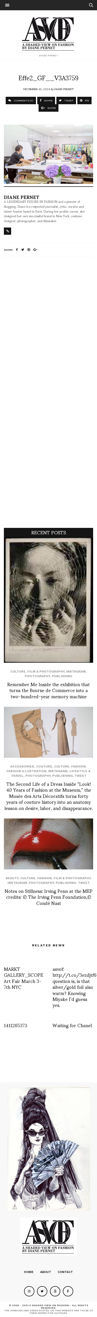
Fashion (78, 766)
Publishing (62, 676)
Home (29, 1272)
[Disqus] (48, 329)
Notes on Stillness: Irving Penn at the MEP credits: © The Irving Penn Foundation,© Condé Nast (49, 897)
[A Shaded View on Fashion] (48, 33)
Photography (37, 676)
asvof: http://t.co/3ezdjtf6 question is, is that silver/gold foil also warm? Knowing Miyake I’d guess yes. (74, 986)
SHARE (48, 100)
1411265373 (15, 1025)
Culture (18, 671)
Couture (44, 766)
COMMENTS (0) (23, 100)
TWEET (68, 100)
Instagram (76, 671)
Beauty (12, 878)
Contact (65, 1272)
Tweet (80, 776)
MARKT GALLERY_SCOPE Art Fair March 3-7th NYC (23, 977)
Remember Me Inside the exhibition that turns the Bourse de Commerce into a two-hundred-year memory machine (48, 690)
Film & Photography (45, 671)
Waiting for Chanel (72, 1025)
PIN (86, 100)
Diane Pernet (64, 89)
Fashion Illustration (26, 771)
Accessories (22, 766)
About (45, 1272)
